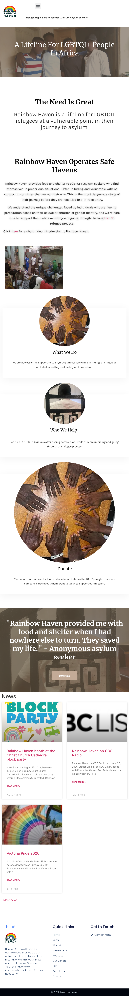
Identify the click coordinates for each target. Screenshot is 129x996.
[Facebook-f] (6, 926)
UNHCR (109, 218)
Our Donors (59, 960)
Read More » (13, 786)
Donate (64, 568)
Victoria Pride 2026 (23, 853)
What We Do (64, 352)
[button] (38, 6)
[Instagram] (13, 926)
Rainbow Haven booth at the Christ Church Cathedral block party (31, 755)
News (56, 940)
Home (56, 935)
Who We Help (63, 430)
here (15, 231)
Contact (57, 976)
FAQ (55, 966)
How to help (60, 950)
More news (10, 900)
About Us (58, 955)
